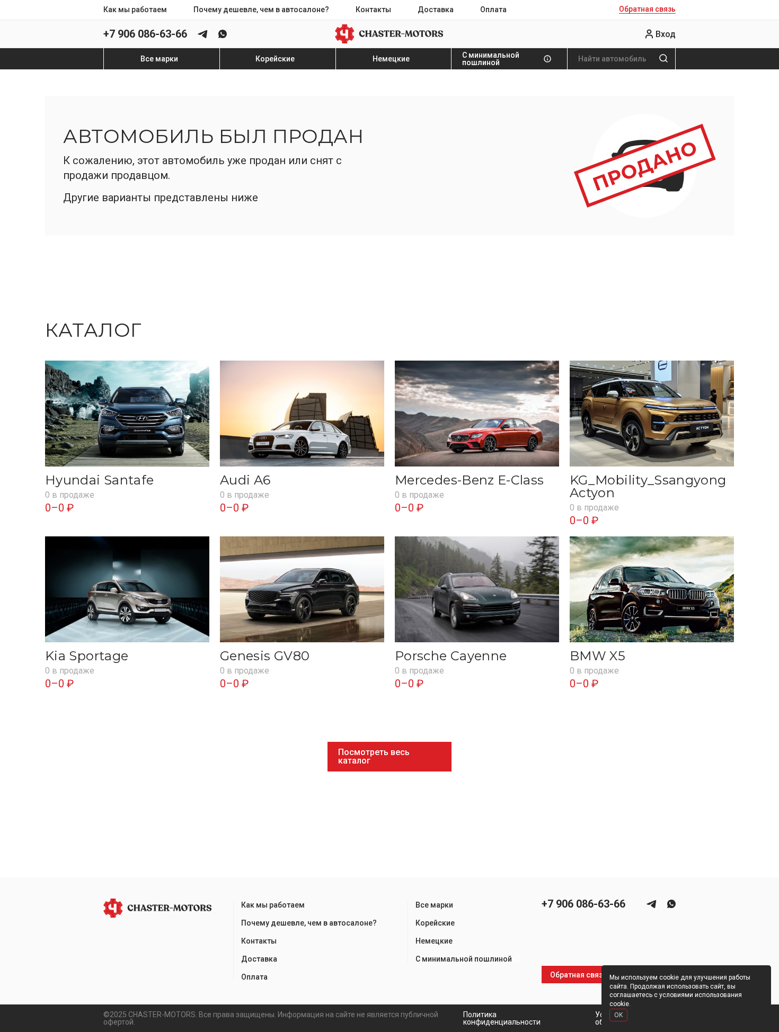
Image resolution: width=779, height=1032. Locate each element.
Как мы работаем (135, 9)
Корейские (275, 58)
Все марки (159, 58)
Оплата (493, 9)
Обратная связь (647, 9)
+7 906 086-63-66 (145, 34)
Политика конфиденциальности (502, 1018)
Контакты (373, 9)
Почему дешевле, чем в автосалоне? (261, 9)
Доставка (436, 9)
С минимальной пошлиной (490, 58)
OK (618, 1015)
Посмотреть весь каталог (374, 756)
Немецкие (391, 58)
